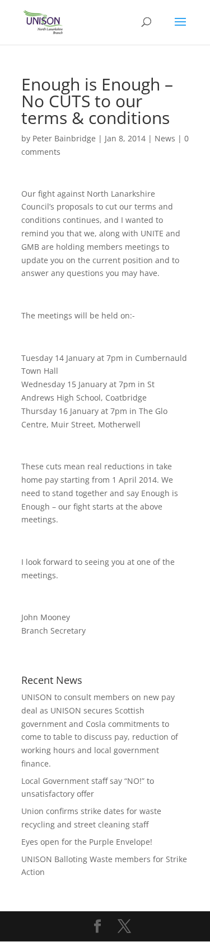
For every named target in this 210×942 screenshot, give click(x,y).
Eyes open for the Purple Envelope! (86, 841)
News (165, 138)
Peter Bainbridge (64, 138)
